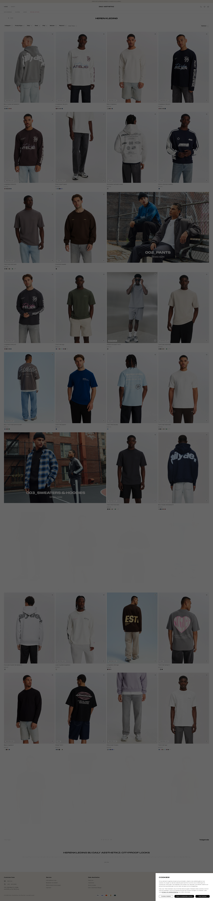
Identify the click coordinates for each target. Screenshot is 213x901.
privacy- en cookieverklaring (170, 892)
